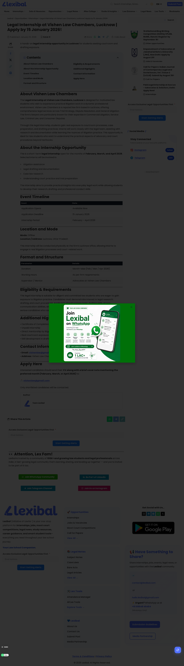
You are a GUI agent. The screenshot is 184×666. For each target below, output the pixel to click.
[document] (92, 333)
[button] (131, 307)
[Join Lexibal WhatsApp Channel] (5, 655)
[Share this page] (5, 647)
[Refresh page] (178, 650)
